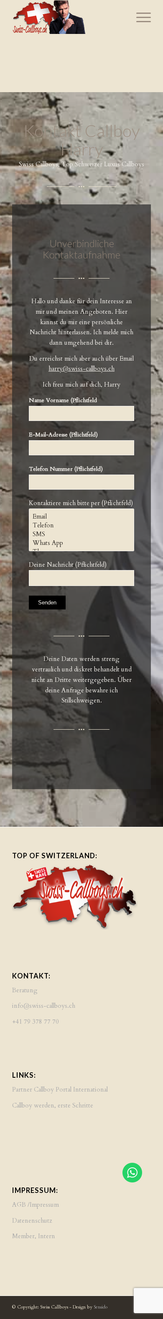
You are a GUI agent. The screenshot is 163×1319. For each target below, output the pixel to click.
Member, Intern (33, 1236)
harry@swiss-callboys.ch (81, 368)
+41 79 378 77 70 (35, 1021)
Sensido (100, 1307)
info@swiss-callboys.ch (43, 1006)
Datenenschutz (32, 1220)
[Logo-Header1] (67, 17)
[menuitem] (139, 17)
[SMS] (81, 534)
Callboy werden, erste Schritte (52, 1105)
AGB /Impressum (35, 1204)
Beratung (25, 990)
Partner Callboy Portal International (60, 1089)
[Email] (81, 516)
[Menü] (139, 17)
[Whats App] (81, 543)
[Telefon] (81, 525)
